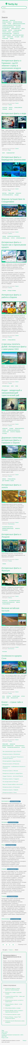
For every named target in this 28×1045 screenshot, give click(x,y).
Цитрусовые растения (18, 35)
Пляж (16, 386)
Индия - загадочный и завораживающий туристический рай (12, 393)
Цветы (23, 28)
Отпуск (13, 238)
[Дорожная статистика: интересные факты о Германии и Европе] (14, 451)
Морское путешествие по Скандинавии (13, 200)
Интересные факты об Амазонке (11, 763)
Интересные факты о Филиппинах (11, 754)
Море (22, 36)
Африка (11, 38)
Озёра (3, 36)
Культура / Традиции (15, 431)
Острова (4, 822)
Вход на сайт (5, 1037)
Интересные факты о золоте (11, 486)
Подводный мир (10, 152)
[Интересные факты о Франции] (14, 579)
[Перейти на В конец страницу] (13, 945)
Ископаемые (11, 524)
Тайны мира (5, 20)
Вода (9, 150)
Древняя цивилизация (7, 528)
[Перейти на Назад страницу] (6, 945)
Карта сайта (5, 1032)
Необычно (12, 20)
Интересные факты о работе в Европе (11, 296)
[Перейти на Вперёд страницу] (10, 945)
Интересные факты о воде (14, 113)
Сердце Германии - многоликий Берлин (13, 776)
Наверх (24, 1040)
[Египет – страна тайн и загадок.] (14, 713)
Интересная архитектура (13, 236)
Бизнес (10, 109)
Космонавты (15, 31)
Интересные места (21, 238)
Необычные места (6, 22)
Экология (18, 27)
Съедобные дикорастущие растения (11, 25)
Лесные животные (7, 33)
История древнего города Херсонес (12, 761)
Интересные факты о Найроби (10, 789)
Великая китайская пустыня (10, 609)
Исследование (6, 28)
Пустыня (17, 36)
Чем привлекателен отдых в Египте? (12, 751)
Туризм (9, 23)
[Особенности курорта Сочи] (14, 667)
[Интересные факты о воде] (14, 122)
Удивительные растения (19, 23)
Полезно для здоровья (8, 27)
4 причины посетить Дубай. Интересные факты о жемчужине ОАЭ (14, 346)
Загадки (17, 194)
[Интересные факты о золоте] (14, 496)
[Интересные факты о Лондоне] (14, 545)
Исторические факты (7, 194)
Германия (4, 109)
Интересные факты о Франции (11, 569)
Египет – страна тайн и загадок (12, 703)
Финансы (17, 528)
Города (10, 104)
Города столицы (6, 31)
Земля (17, 103)
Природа (4, 30)
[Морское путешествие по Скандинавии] (14, 210)
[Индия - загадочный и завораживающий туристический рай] (14, 404)
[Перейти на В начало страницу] (3, 945)
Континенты (11, 648)
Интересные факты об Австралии (11, 787)
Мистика (4, 193)
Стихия (4, 23)
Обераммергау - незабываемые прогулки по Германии (14, 767)
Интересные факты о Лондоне (11, 535)
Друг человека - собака (8, 480)
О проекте (4, 1033)
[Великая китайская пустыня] (14, 619)
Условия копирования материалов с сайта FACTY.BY (12, 1035)
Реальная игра (14, 697)
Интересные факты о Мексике (10, 770)
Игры (3, 696)
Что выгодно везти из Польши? (10, 781)
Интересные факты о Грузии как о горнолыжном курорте (14, 244)
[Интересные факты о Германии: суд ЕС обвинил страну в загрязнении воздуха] (14, 77)
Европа (10, 30)
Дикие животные (15, 28)
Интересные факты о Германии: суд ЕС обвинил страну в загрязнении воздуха (11, 64)
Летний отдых (5, 238)
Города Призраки (6, 35)
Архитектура (10, 36)
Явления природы (17, 22)
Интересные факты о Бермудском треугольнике (14, 158)
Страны (10, 233)
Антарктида (5, 38)
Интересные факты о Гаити (10, 792)
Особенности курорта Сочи (11, 657)
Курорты (8, 696)
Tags (3, 1030)
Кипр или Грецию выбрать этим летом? (13, 784)
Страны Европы (17, 30)
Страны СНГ (16, 33)
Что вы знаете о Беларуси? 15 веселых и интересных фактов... (13, 757)
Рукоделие (5, 530)
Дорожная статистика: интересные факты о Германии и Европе (12, 440)
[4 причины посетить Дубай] (14, 358)
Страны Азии (5, 431)
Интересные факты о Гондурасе (11, 779)
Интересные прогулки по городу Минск (12, 773)
